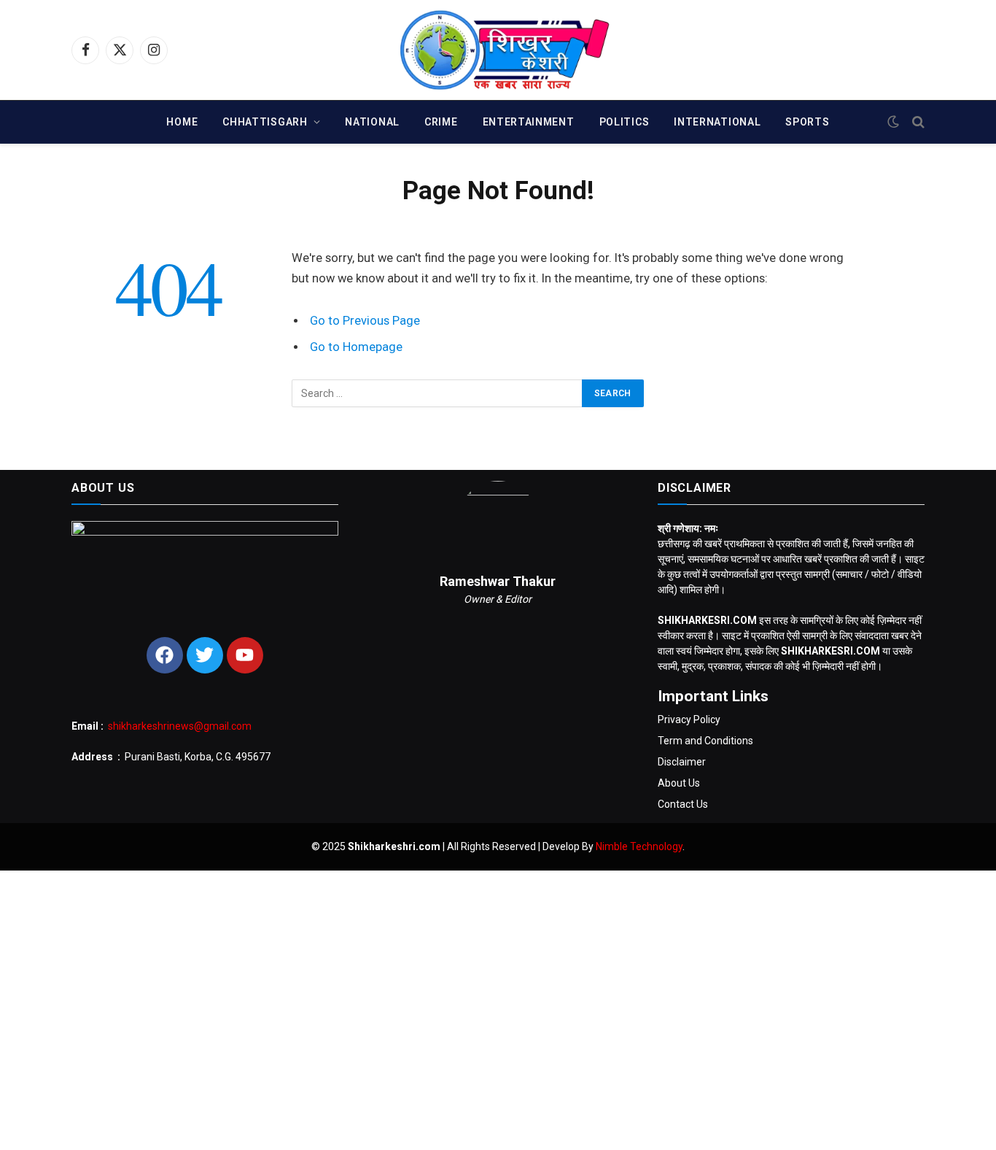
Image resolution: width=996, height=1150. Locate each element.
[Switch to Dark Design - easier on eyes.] (893, 121)
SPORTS (807, 122)
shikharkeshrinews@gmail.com (180, 726)
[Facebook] (165, 655)
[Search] (917, 122)
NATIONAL (372, 122)
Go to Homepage (356, 347)
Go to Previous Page (365, 321)
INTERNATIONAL (717, 122)
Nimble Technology (639, 846)
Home (182, 122)
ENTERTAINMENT (529, 122)
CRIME (441, 122)
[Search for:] (437, 393)
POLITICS (624, 122)
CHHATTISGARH (264, 122)
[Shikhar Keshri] (498, 50)
